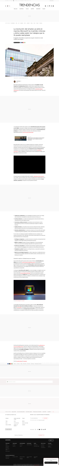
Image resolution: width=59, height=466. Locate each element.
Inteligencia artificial (38, 363)
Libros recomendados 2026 (21, 411)
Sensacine (21, 444)
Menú (5, 6)
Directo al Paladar (29, 444)
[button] (18, 81)
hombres (25, 363)
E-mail (24, 42)
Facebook (47, 6)
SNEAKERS (38, 8)
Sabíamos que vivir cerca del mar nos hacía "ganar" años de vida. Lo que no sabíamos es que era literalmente (36, 138)
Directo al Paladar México (29, 457)
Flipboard (49, 6)
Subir (50, 440)
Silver (15, 421)
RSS (43, 429)
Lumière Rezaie (19, 361)
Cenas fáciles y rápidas (29, 411)
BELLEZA (15, 8)
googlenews (53, 6)
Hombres (18, 363)
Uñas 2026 (49, 411)
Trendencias (42, 444)
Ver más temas (8, 429)
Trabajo (21, 363)
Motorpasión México (35, 457)
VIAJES (27, 8)
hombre (29, 363)
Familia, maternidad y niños (17, 419)
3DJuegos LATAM (15, 456)
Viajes (6, 421)
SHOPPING (21, 8)
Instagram (51, 6)
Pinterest (45, 6)
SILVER (44, 8)
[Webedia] (8, 439)
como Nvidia (19, 307)
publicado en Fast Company (39, 176)
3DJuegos (14, 444)
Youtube (39, 429)
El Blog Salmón (50, 444)
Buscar (9, 6)
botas (6, 422)
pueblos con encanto (16, 425)
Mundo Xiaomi (8, 451)
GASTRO (32, 8)
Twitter (22, 42)
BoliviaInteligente (18, 300)
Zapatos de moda (25, 422)
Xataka (6, 444)
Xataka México (8, 456)
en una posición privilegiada (25, 273)
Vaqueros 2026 (14, 411)
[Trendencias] (29, 5)
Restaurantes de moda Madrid (37, 411)
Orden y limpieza (8, 424)
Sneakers (7, 418)
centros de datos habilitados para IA (28, 262)
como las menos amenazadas (28, 132)
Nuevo (7, 6)
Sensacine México (22, 456)
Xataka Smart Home (7, 449)
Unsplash (23, 300)
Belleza (23, 421)
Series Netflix (44, 411)
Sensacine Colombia (21, 458)
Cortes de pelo (16, 422)
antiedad (23, 424)
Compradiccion (43, 447)
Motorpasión (35, 444)
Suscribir (45, 418)
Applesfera (7, 447)
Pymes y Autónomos (49, 446)
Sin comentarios (17, 42)
